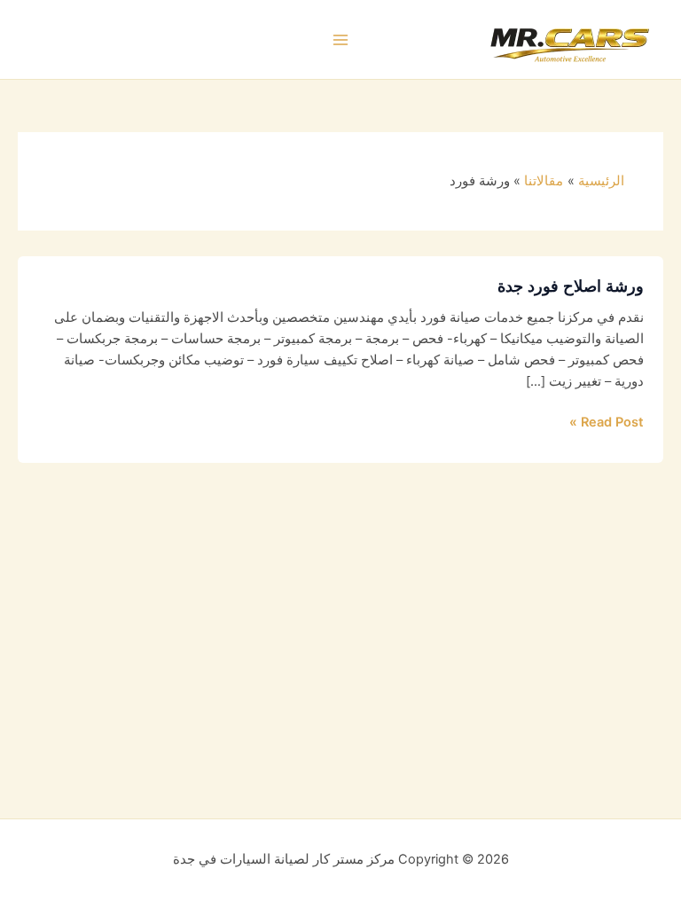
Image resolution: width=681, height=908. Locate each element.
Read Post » (606, 420)
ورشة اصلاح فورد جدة (570, 285)
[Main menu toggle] (340, 40)
